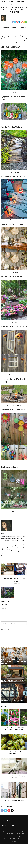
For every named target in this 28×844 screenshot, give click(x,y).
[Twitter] (2, 555)
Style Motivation (14, 1)
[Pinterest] (8, 810)
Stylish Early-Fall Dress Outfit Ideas (14, 800)
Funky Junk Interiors (14, 172)
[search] (25, 1)
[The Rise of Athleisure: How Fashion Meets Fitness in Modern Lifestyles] (14, 693)
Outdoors (14, 5)
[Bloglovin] (12, 810)
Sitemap (14, 825)
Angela (8, 17)
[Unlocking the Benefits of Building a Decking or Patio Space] (7, 569)
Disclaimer (9, 820)
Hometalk (14, 322)
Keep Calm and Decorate (14, 219)
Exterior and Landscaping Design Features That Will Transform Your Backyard (6, 603)
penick (14, 462)
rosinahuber (14, 122)
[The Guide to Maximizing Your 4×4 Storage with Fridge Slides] (20, 569)
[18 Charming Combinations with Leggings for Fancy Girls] (14, 767)
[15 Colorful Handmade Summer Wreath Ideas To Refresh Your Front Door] (14, 718)
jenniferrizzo (14, 272)
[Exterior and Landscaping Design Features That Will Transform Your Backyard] (7, 592)
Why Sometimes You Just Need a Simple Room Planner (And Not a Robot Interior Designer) (13, 661)
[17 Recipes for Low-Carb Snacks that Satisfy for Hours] (14, 742)
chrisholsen (14, 92)
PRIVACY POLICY (5, 825)
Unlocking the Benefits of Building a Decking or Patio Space (7, 578)
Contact (3, 820)
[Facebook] (2, 810)
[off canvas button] (2, 1)
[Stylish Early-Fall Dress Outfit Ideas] (14, 791)
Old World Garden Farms (14, 405)
